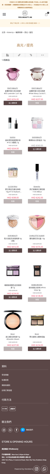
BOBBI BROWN (36, 285)
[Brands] (19, 55)
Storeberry (29, 469)
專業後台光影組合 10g (37, 140)
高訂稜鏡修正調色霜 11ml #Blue (37, 190)
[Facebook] (16, 430)
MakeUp (10, 32)
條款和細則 (6, 385)
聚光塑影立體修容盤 (37, 337)
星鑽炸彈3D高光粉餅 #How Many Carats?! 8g (37, 92)
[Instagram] (4, 430)
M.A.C (13, 334)
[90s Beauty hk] (25, 14)
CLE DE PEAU (12, 186)
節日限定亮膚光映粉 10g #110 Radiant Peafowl (13, 190)
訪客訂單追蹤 (7, 390)
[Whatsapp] (10, 430)
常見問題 (5, 375)
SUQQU (12, 137)
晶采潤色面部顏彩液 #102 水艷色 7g (13, 141)
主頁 (3, 32)
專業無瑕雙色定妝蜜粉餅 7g (12, 286)
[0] (46, 14)
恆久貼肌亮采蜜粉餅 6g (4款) (13, 239)
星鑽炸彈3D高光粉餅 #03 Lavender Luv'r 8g (13, 92)
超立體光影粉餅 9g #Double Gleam (13, 338)
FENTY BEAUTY (12, 88)
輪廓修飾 (19, 32)
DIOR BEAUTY (37, 137)
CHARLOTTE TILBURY (36, 236)
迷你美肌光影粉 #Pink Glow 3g (37, 288)
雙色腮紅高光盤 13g (37, 238)
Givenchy (36, 186)
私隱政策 (5, 380)
